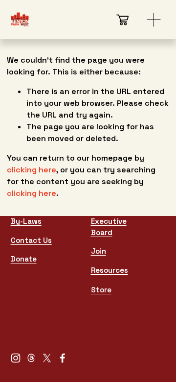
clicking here (31, 170)
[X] (47, 358)
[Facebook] (62, 358)
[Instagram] (16, 358)
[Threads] (31, 358)
